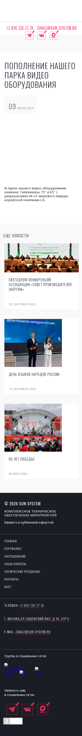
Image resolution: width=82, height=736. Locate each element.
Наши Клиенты (15, 563)
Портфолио (12, 548)
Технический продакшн (22, 571)
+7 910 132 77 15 (20, 27)
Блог (7, 586)
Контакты (11, 579)
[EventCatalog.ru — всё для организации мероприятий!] (13, 723)
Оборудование (15, 556)
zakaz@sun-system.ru (57, 27)
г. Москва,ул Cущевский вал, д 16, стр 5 (36, 618)
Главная (10, 541)
